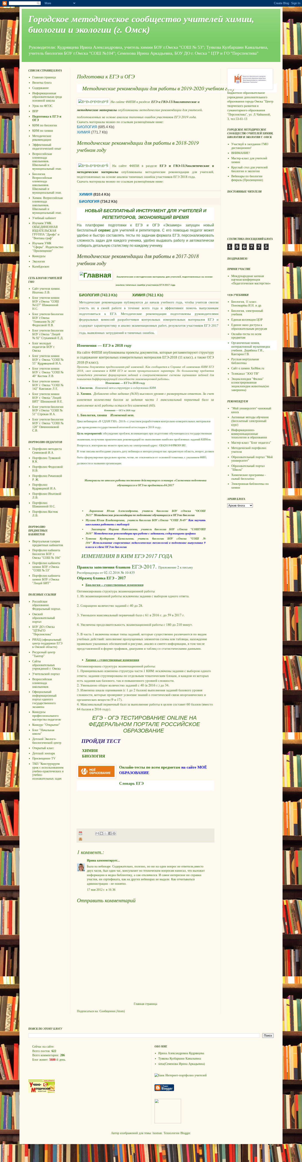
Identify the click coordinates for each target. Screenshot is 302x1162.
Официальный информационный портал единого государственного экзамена (44, 699)
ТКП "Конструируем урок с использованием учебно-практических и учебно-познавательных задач (48, 771)
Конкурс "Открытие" (46, 724)
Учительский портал (46, 674)
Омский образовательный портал (43, 618)
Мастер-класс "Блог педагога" (251, 442)
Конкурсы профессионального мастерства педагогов (46, 715)
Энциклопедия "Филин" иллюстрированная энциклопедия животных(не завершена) (250, 384)
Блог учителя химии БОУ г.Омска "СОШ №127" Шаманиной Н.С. (45, 303)
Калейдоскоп (40, 266)
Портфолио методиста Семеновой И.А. (47, 450)
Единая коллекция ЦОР (247, 319)
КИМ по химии (42, 130)
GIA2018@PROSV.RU (172, 445)
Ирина (91, 860)
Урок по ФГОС (42, 106)
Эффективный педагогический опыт (46, 146)
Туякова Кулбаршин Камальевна (179, 1058)
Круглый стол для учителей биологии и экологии (249, 169)
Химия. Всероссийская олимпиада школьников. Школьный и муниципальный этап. (47, 205)
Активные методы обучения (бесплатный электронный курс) (249, 421)
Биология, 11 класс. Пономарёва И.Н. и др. (246, 303)
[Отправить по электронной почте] (97, 833)
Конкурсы (38, 256)
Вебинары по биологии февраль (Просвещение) (247, 178)
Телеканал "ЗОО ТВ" (245, 373)
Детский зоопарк (43, 753)
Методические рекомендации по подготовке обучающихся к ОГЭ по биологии (144, 515)
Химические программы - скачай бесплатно (248, 476)
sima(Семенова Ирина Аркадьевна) (181, 1064)
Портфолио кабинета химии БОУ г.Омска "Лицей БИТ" (46, 579)
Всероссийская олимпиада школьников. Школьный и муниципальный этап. (47, 161)
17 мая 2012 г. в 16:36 (101, 889)
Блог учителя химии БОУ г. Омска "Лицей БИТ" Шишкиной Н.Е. (47, 397)
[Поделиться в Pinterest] (114, 833)
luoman (157, 1133)
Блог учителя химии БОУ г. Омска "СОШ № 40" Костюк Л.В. (47, 372)
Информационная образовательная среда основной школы (47, 97)
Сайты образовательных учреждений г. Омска (46, 665)
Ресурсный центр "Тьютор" (43, 654)
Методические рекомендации (41, 137)
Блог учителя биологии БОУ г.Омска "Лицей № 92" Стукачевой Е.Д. (47, 334)
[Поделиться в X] (105, 833)
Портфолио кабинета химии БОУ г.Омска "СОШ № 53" (46, 566)
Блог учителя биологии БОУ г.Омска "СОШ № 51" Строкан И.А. (47, 410)
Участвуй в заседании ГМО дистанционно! (249, 146)
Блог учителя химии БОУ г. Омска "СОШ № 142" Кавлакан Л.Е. (47, 385)
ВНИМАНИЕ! (240, 153)
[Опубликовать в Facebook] (110, 833)
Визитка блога (42, 82)
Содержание (40, 88)
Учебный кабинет (44, 218)
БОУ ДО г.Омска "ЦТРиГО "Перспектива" (43, 630)
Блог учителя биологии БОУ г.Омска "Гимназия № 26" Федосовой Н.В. (47, 319)
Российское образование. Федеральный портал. (46, 605)
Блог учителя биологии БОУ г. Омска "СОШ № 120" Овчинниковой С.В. (47, 425)
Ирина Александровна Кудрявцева (181, 1053)
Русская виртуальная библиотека (245, 361)
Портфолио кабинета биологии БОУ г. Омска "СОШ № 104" (46, 554)
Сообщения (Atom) (112, 1011)
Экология (38, 261)
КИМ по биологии (44, 125)
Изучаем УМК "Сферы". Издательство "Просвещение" (47, 247)
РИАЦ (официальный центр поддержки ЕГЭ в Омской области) (47, 643)
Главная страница (145, 1004)
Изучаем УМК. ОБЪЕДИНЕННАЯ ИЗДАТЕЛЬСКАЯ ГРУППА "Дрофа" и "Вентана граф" (45, 231)
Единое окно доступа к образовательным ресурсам (249, 326)
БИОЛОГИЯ (87, 127)
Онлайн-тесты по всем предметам (149, 767)
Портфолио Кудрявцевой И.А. (44, 486)
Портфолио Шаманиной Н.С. (43, 504)
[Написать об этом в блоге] (101, 833)
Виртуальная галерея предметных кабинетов (47, 543)
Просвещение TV (43, 758)
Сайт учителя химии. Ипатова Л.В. (46, 290)
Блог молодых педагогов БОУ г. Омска (43, 347)
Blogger (185, 1133)
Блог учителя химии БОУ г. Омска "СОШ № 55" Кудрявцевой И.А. (47, 359)
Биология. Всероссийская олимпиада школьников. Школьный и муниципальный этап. (47, 183)
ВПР (35, 111)
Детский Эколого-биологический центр (46, 740)
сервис (104, 230)
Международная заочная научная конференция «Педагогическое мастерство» (251, 279)
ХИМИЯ (83, 132)
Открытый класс (43, 748)
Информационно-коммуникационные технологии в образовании (249, 433)
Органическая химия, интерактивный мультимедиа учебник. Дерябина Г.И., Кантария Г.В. (250, 348)
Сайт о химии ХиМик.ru (247, 368)
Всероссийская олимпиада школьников (42, 683)
